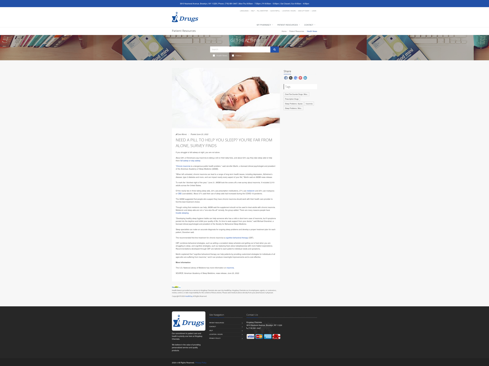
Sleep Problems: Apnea (293, 103)
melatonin (251, 190)
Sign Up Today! (303, 11)
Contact (308, 24)
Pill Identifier (262, 11)
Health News (221, 55)
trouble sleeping (182, 213)
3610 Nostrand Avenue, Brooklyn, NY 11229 (198, 3)
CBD (180, 193)
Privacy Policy (215, 338)
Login (314, 11)
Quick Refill (275, 11)
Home (284, 31)
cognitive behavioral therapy (236, 237)
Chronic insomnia (183, 166)
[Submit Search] (274, 49)
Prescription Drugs (292, 99)
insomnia (230, 267)
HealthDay (189, 296)
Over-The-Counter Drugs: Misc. (296, 94)
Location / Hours (289, 11)
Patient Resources (287, 24)
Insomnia (309, 103)
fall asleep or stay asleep (190, 160)
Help (253, 11)
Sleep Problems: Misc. (293, 108)
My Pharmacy (264, 24)
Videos (238, 55)
